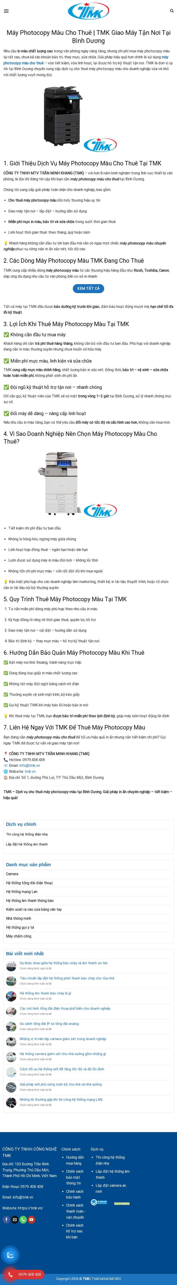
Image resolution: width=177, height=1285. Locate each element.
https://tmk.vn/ (30, 1208)
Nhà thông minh (18, 918)
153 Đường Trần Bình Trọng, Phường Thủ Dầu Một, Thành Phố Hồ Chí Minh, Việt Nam (29, 1170)
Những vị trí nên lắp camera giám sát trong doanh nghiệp (63, 1039)
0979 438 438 (32, 1186)
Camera (12, 874)
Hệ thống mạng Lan (21, 891)
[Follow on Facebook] (6, 1220)
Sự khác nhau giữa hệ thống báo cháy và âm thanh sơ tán (64, 963)
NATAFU (115, 1279)
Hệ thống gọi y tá (20, 927)
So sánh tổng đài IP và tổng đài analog (49, 1024)
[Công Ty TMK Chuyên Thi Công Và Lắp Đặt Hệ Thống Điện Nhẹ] (88, 11)
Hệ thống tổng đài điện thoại (29, 883)
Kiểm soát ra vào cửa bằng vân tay (34, 909)
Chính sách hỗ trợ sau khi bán (74, 1231)
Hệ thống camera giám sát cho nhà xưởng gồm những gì (63, 1054)
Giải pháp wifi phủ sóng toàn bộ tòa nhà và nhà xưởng (61, 1084)
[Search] (172, 10)
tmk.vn (30, 771)
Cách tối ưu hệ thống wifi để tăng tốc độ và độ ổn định (62, 1069)
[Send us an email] (15, 1220)
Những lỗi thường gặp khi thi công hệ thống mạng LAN (61, 1100)
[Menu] (6, 11)
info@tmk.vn (29, 765)
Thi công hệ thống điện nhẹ (27, 834)
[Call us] (23, 1220)
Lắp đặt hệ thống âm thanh (27, 844)
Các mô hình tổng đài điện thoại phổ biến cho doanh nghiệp (65, 1008)
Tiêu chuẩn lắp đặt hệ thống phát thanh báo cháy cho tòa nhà (67, 978)
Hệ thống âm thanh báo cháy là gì (45, 993)
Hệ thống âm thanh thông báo (30, 900)
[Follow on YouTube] (31, 1220)
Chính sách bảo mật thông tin (74, 1177)
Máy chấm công (18, 936)
